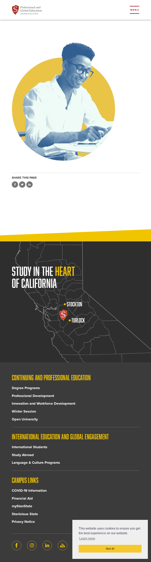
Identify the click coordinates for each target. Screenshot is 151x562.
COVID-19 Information (29, 490)
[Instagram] (32, 545)
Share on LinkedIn (29, 184)
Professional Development (33, 396)
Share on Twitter (22, 184)
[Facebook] (16, 545)
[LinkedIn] (47, 545)
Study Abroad (23, 455)
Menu (134, 9)
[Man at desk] (75, 100)
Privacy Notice (23, 521)
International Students (29, 447)
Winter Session (24, 411)
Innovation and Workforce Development (43, 403)
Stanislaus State (25, 514)
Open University (25, 419)
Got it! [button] (110, 548)
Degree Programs (26, 388)
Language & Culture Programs (36, 462)
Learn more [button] (87, 538)
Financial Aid (22, 498)
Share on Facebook (15, 184)
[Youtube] (62, 545)
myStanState (22, 506)
